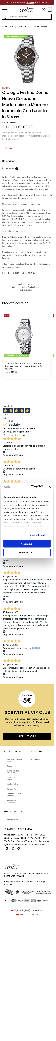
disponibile (28, 290)
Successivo (20, 435)
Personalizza (25, 552)
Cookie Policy (12, 784)
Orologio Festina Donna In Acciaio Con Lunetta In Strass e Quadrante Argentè (24, 366)
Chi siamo (35, 759)
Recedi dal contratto (11, 801)
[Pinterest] (18, 848)
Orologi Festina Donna (43, 27)
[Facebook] (6, 848)
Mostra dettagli (37, 535)
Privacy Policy (12, 789)
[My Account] (43, 10)
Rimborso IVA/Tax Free (14, 760)
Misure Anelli (12, 820)
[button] (49, 10)
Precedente (8, 435)
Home (4, 27)
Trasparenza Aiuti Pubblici (14, 795)
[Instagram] (12, 848)
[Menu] (6, 9)
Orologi (13, 27)
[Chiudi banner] (50, 487)
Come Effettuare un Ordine (13, 772)
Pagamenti (11, 766)
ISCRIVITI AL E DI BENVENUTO (27, 3)
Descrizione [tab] (8, 161)
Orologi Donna (25, 27)
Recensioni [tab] (9, 168)
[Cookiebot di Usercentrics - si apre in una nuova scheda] (32, 487)
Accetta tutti (27, 544)
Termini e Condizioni (11, 778)
